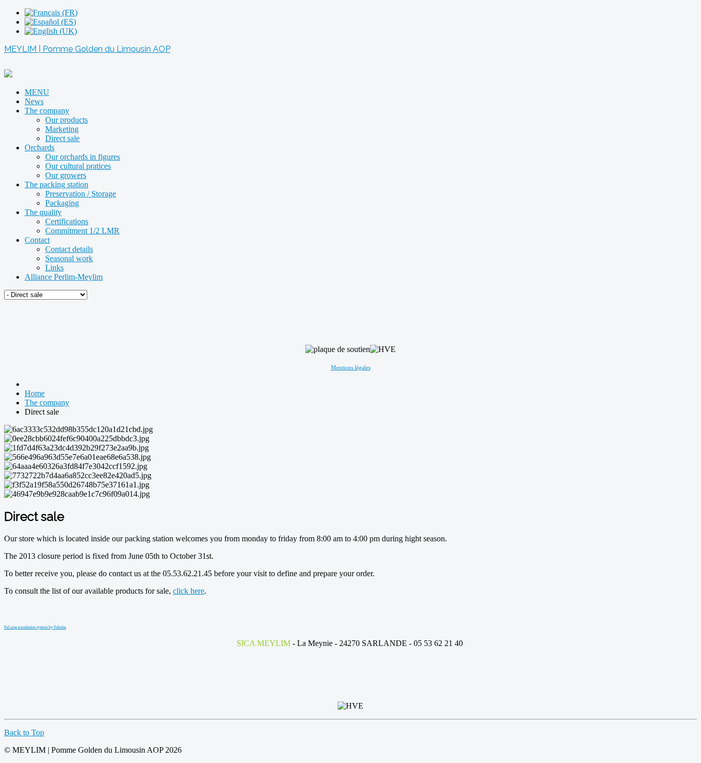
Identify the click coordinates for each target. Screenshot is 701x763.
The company (47, 402)
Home (35, 393)
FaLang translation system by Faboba (35, 627)
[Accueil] (8, 74)
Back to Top (24, 732)
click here (188, 590)
